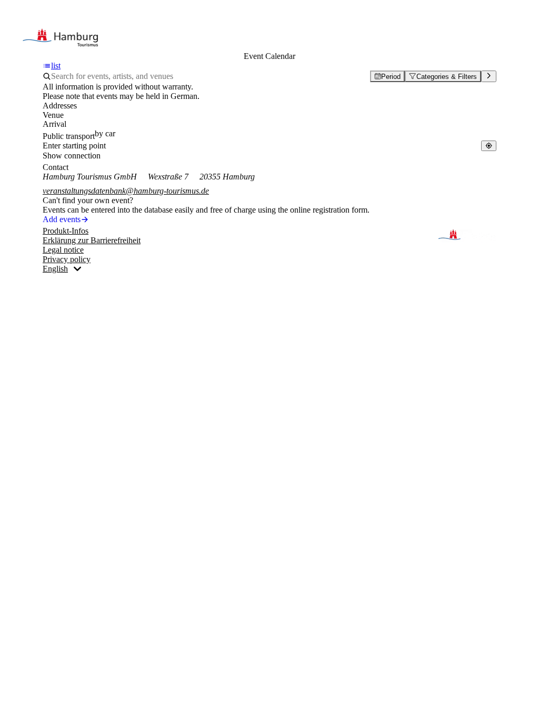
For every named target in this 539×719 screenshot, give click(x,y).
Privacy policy (67, 259)
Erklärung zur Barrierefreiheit (92, 240)
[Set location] (488, 146)
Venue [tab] (53, 115)
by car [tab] (105, 133)
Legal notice (63, 249)
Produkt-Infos (65, 230)
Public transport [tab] (69, 136)
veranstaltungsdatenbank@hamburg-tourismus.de (126, 190)
